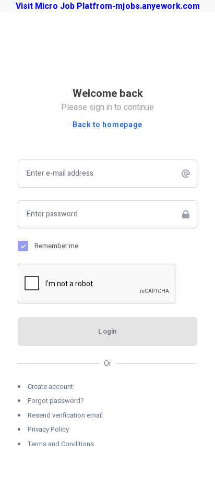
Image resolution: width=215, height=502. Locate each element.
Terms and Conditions (61, 444)
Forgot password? (56, 401)
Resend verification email (65, 415)
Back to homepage (107, 125)
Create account (50, 386)
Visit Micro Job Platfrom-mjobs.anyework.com (108, 6)
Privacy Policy (48, 429)
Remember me (56, 246)
